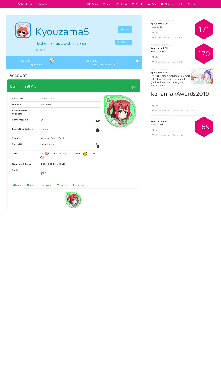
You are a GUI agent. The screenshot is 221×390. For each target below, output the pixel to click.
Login (180, 4)
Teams (47, 185)
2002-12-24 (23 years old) (102, 63)
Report (41, 49)
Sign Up (192, 4)
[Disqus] (74, 261)
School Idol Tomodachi (33, 4)
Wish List (80, 185)
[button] (151, 4)
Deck (18, 185)
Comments (178, 37)
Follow (125, 29)
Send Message (123, 42)
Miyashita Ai (32, 63)
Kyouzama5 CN (23, 86)
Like (156, 32)
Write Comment (161, 37)
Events (63, 185)
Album (32, 185)
